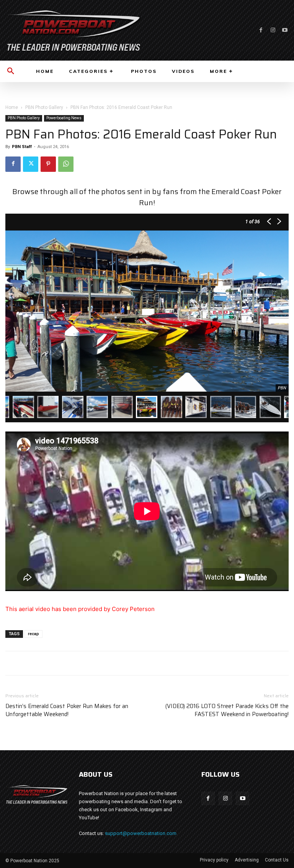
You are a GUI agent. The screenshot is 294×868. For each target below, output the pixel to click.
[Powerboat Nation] (73, 30)
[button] (10, 71)
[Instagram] (273, 30)
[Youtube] (285, 30)
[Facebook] (261, 30)
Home (11, 107)
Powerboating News (64, 118)
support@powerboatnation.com (140, 833)
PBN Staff (22, 146)
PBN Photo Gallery (44, 107)
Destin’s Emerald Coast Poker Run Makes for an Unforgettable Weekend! (66, 710)
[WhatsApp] (66, 164)
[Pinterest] (48, 164)
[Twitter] (30, 164)
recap (33, 633)
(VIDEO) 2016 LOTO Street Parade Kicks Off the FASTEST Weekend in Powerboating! (227, 710)
